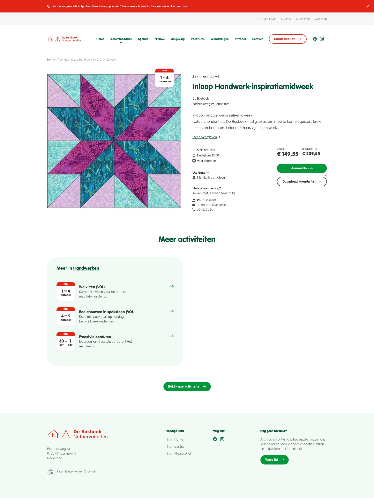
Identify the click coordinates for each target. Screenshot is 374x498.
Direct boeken (284, 39)
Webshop (321, 18)
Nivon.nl (286, 18)
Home (100, 39)
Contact (257, 39)
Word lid (271, 460)
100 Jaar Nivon (267, 18)
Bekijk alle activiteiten (184, 386)
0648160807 (206, 209)
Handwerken (86, 268)
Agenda (143, 39)
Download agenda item (299, 181)
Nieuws (160, 39)
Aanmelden (300, 168)
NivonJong (303, 18)
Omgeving (178, 39)
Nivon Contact (175, 446)
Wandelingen (220, 39)
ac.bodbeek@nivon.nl (212, 205)
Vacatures (198, 39)
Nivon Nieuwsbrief (178, 453)
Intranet (240, 39)
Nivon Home (174, 439)
